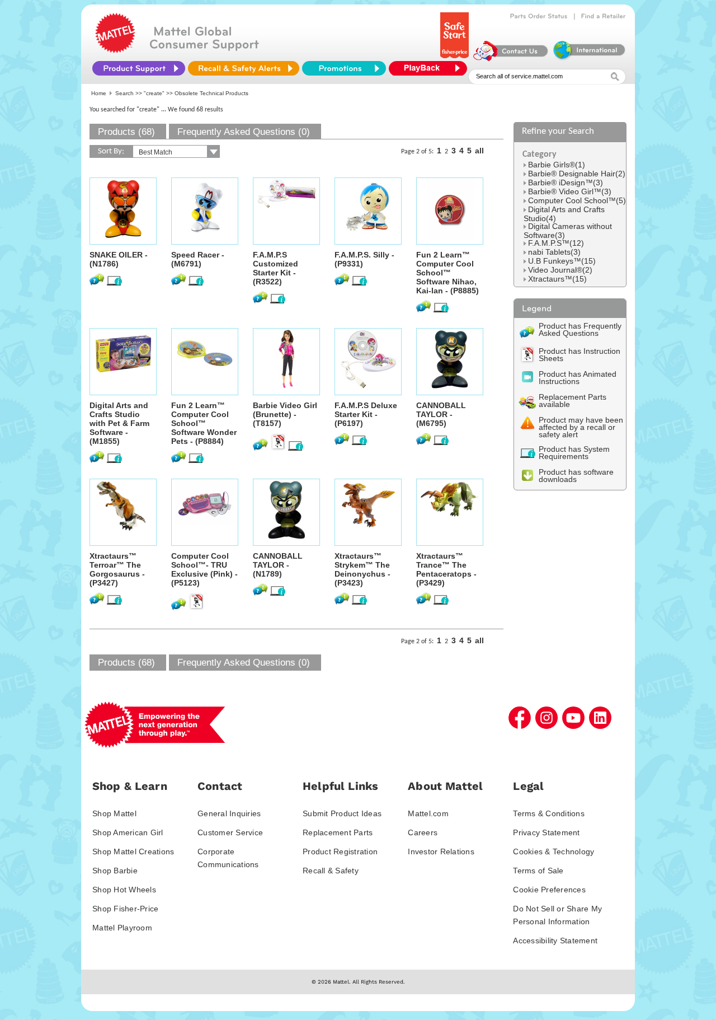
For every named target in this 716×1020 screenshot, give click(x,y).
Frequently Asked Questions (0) (243, 132)
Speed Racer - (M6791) (197, 259)
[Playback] (431, 68)
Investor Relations (441, 851)
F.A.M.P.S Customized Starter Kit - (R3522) (275, 268)
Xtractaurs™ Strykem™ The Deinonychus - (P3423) (362, 569)
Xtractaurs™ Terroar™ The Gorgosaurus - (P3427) (117, 569)
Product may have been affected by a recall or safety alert (581, 427)
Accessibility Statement (555, 940)
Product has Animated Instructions (577, 377)
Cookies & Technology (553, 851)
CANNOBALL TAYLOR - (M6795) (441, 414)
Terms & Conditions (549, 813)
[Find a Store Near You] (603, 16)
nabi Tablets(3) (554, 251)
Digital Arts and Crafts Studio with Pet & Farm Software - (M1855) (119, 423)
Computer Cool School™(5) (577, 200)
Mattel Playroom (122, 927)
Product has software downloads (576, 475)
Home (98, 93)
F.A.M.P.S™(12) (556, 242)
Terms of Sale (538, 870)
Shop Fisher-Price (125, 908)
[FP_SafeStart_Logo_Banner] (455, 58)
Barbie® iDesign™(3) (565, 182)
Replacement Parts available (572, 400)
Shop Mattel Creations (133, 851)
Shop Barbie (115, 870)
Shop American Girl (127, 832)
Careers (422, 832)
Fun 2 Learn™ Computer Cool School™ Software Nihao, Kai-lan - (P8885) (447, 272)
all (479, 150)
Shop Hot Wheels (124, 889)
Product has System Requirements (574, 453)
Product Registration (340, 851)
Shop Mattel (114, 813)
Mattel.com (428, 813)
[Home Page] (115, 50)
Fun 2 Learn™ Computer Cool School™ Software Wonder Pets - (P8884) (204, 423)
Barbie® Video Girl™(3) (569, 191)
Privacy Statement (546, 832)
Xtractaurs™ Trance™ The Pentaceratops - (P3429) (446, 569)
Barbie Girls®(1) (556, 164)
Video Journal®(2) (560, 269)
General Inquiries (229, 813)
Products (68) (126, 132)
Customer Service (230, 832)
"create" (154, 93)
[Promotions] (344, 68)
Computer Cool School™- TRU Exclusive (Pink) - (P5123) (204, 569)
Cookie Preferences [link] (549, 889)
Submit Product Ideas (342, 813)
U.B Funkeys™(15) (562, 260)
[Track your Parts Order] (539, 16)
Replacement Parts (338, 832)
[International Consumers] (588, 58)
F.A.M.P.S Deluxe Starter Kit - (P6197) (366, 414)
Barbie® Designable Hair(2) (576, 173)
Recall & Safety (331, 870)
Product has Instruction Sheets (579, 355)
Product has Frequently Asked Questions (580, 329)
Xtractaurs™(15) (557, 278)
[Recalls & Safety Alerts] (243, 68)
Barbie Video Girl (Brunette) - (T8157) (285, 414)
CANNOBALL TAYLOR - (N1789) (278, 564)
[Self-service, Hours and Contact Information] (511, 58)
